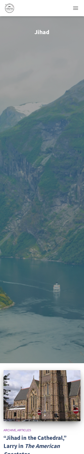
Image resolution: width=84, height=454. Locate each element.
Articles (24, 430)
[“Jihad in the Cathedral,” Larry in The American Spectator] (42, 395)
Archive (10, 430)
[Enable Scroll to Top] (75, 445)
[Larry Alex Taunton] (11, 8)
